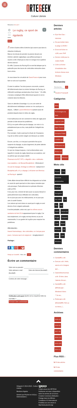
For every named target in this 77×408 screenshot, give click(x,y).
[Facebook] (9, 247)
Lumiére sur (59, 139)
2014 (56, 349)
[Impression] (22, 247)
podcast (57, 187)
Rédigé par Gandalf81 (14, 254)
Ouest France (33, 77)
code (57, 223)
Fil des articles (60, 362)
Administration (21, 397)
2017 (56, 331)
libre (62, 235)
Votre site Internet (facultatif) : (38, 270)
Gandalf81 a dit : (60, 258)
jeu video (58, 199)
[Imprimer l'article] (22, 247)
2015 (56, 343)
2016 (56, 337)
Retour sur (58, 151)
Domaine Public (60, 133)
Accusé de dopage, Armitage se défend (21, 167)
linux (57, 235)
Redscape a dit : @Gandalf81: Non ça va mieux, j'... (62, 302)
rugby (29, 254)
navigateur (58, 193)
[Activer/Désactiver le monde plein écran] (19, 247)
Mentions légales (22, 391)
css (65, 199)
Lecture (57, 157)
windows (58, 241)
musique (65, 157)
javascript (64, 211)
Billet (10, 41)
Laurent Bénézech (25, 110)
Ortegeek (20, 386)
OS (64, 229)
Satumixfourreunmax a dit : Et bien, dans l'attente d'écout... (62, 276)
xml (61, 205)
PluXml (26, 394)
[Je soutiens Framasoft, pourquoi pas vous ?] (61, 93)
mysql (63, 223)
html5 (57, 211)
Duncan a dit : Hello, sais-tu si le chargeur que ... (62, 265)
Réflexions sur (60, 145)
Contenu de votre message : (18, 279)
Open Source (59, 127)
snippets (65, 217)
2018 (56, 325)
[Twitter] (12, 247)
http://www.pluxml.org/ (45, 405)
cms (63, 171)
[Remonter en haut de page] (38, 382)
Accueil (16, 24)
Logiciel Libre (59, 121)
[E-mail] (15, 247)
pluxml (57, 171)
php (56, 205)
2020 (56, 319)
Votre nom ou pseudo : (16, 267)
